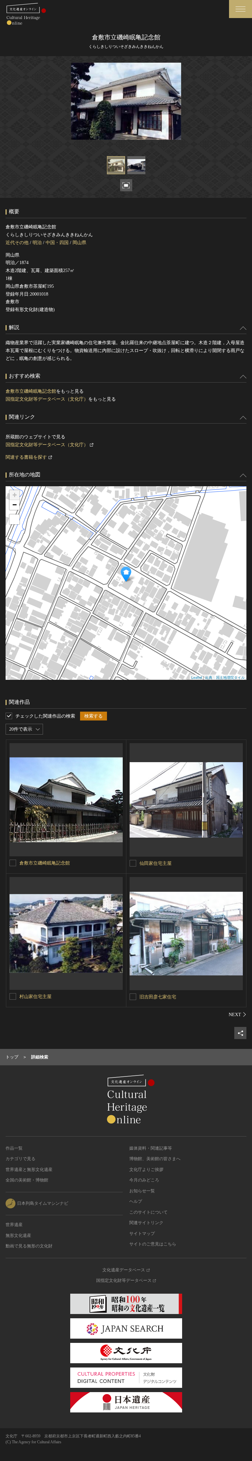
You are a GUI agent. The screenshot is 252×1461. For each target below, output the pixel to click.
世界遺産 (14, 1224)
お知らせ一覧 (142, 1190)
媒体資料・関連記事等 (150, 1148)
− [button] (14, 505)
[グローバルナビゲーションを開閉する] (240, 9)
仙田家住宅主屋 (155, 863)
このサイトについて (148, 1212)
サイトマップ (142, 1233)
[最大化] (14, 519)
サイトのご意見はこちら (152, 1244)
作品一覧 (14, 1148)
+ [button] (14, 495)
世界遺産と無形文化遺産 (29, 1169)
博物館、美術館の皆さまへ (154, 1158)
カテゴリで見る (20, 1158)
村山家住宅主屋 (35, 996)
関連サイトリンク (146, 1222)
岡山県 (79, 242)
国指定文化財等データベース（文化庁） (47, 399)
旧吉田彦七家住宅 (157, 996)
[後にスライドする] (237, 1014)
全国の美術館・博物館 (27, 1180)
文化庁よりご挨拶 (146, 1169)
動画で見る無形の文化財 (29, 1245)
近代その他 (17, 242)
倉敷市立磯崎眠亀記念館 (31, 391)
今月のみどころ (144, 1180)
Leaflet (196, 677)
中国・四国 (57, 242)
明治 (37, 242)
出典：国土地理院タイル (225, 677)
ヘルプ (135, 1201)
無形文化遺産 (18, 1235)
